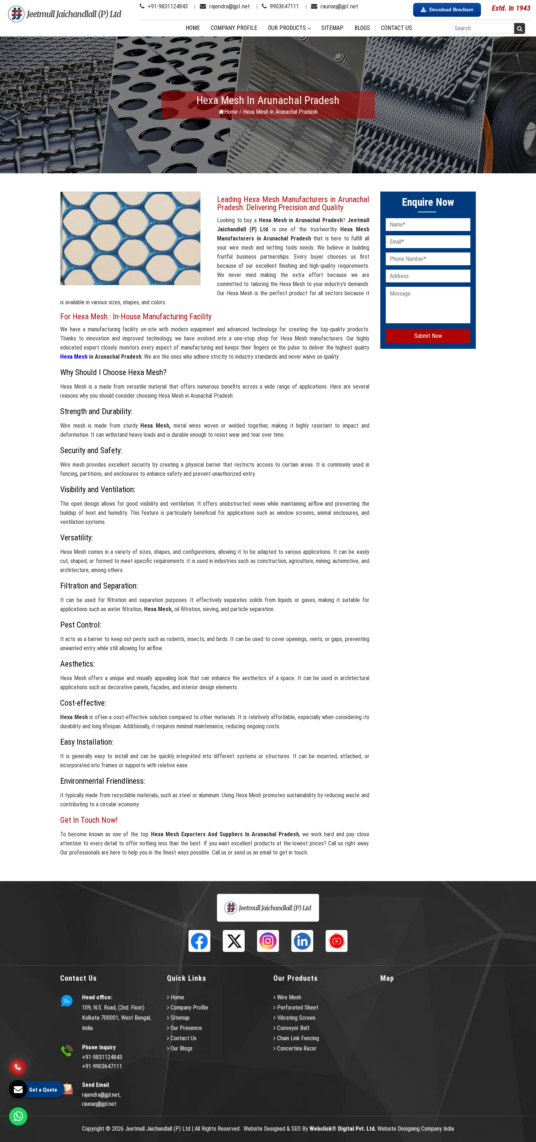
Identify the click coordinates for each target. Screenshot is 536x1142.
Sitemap (332, 27)
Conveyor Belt (293, 1028)
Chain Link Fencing (297, 1038)
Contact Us (396, 27)
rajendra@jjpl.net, (101, 1094)
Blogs (362, 27)
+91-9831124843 (167, 6)
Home (193, 27)
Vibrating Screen (295, 1017)
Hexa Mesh (74, 356)
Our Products (287, 27)
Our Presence (185, 1028)
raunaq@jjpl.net (338, 6)
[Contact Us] (18, 1068)
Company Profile (234, 27)
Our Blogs (181, 1048)
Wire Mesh (288, 997)
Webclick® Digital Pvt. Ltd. (343, 1128)
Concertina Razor (296, 1048)
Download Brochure (451, 9)
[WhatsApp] (18, 1116)
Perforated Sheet (297, 1007)
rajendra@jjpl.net (229, 6)
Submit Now (428, 335)
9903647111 (283, 6)
